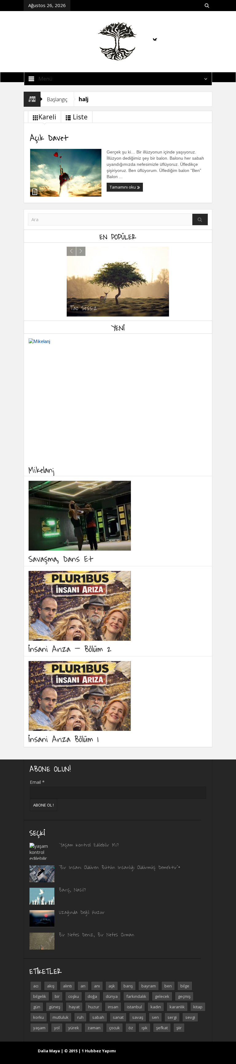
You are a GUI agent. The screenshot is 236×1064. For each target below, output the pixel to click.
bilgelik (39, 996)
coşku (73, 996)
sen (155, 1017)
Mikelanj (42, 469)
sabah (98, 1017)
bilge (184, 986)
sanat (118, 1017)
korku (38, 1017)
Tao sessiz (83, 307)
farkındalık (136, 996)
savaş (137, 1017)
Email (37, 782)
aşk (111, 986)
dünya (112, 996)
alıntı (67, 986)
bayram (148, 986)
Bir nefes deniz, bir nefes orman (96, 934)
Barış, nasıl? (72, 889)
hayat (74, 1007)
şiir (179, 1027)
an (83, 986)
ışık (145, 1027)
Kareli (47, 117)
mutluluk (61, 1017)
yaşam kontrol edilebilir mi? (89, 844)
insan (113, 1007)
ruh (80, 1017)
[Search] (200, 219)
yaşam (39, 1027)
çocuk (114, 1027)
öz (130, 1027)
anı (97, 986)
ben (168, 986)
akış (50, 986)
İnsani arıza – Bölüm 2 (70, 649)
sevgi (190, 1017)
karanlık (177, 1007)
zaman (94, 1027)
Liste (80, 117)
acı (35, 986)
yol (57, 1027)
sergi (172, 1017)
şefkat (162, 1027)
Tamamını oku (123, 187)
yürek (73, 1027)
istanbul (134, 1007)
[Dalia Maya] (118, 41)
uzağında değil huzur (82, 912)
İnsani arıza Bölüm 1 (64, 739)
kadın (156, 1007)
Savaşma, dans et (61, 558)
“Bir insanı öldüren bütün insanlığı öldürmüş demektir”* (120, 867)
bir (57, 996)
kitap (198, 1007)
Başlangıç (57, 99)
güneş (54, 1007)
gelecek (162, 996)
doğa (92, 996)
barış (128, 986)
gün (36, 1007)
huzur (93, 1007)
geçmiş (184, 996)
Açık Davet (49, 137)
